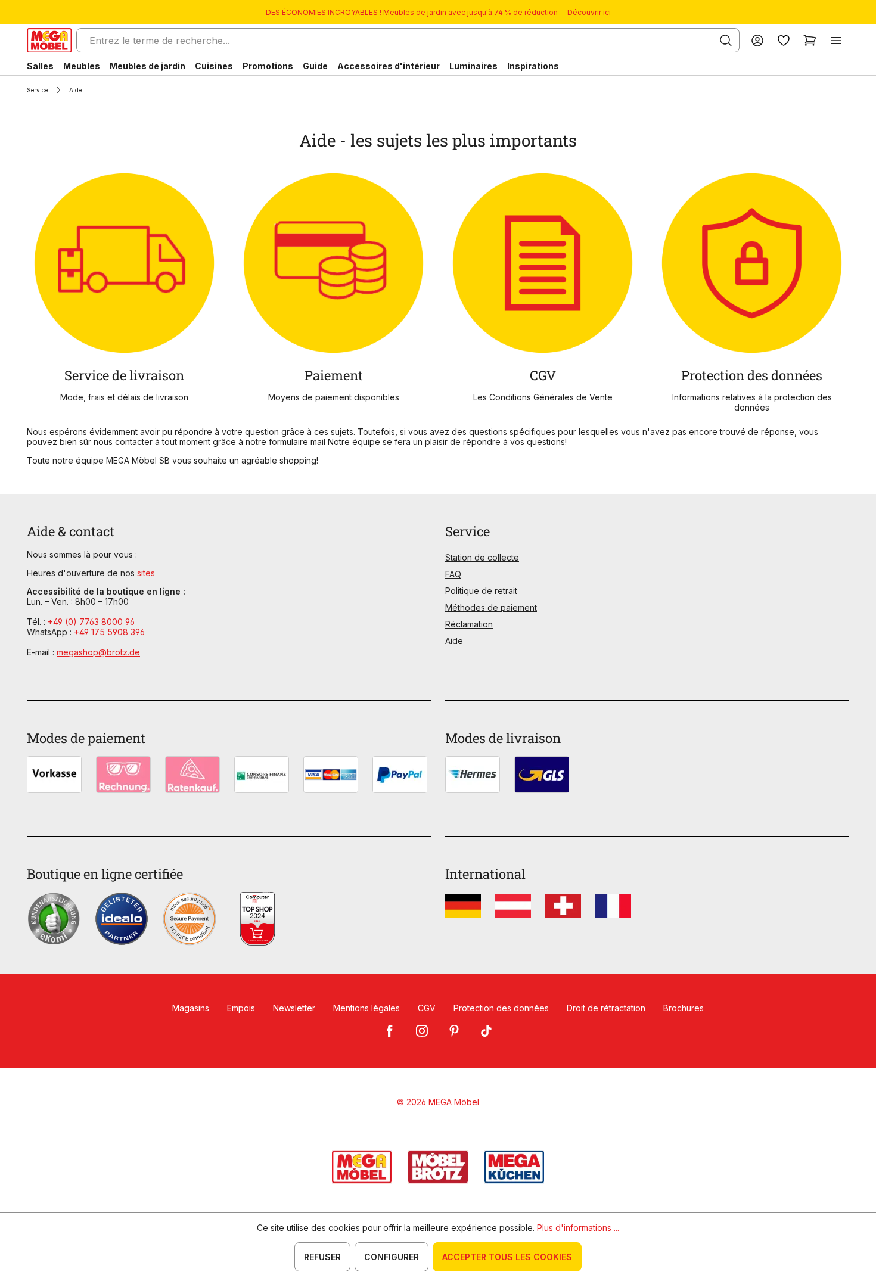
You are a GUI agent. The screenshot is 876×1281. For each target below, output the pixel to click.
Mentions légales (366, 1008)
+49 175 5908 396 (109, 632)
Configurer (391, 1257)
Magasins (190, 1008)
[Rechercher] (726, 40)
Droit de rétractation (606, 1008)
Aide (454, 641)
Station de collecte (482, 557)
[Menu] (836, 40)
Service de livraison (124, 375)
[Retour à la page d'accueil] (49, 40)
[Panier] (810, 40)
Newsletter (294, 1008)
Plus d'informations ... (578, 1228)
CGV (543, 375)
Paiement (334, 375)
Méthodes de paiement (491, 607)
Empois (241, 1008)
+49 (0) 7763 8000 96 (91, 622)
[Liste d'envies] (784, 40)
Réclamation (469, 624)
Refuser (322, 1257)
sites (146, 573)
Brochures (683, 1008)
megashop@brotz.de (98, 652)
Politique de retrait (481, 591)
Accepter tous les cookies (507, 1257)
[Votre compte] (757, 40)
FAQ (453, 574)
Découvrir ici (589, 12)
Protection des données (751, 375)
